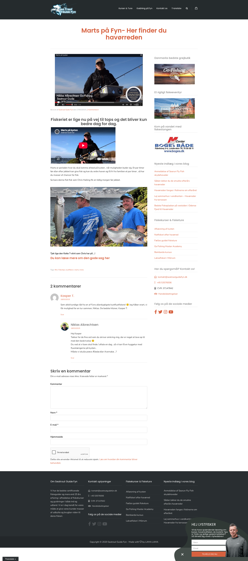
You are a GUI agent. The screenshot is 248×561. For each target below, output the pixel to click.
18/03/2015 (65, 299)
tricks (82, 270)
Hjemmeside (56, 436)
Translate (176, 8)
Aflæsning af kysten (164, 228)
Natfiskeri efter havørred (166, 234)
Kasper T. (67, 296)
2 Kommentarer (93, 110)
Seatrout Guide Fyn (66, 110)
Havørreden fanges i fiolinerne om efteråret (175, 190)
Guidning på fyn (144, 8)
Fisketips (61, 270)
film (56, 270)
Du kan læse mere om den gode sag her (80, 258)
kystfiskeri (70, 270)
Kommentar (56, 384)
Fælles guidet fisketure (165, 240)
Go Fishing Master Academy (168, 246)
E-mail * (54, 424)
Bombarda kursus (163, 252)
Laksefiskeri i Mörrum (164, 257)
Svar (62, 314)
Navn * (53, 412)
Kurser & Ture (125, 8)
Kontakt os (161, 8)
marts (76, 270)
